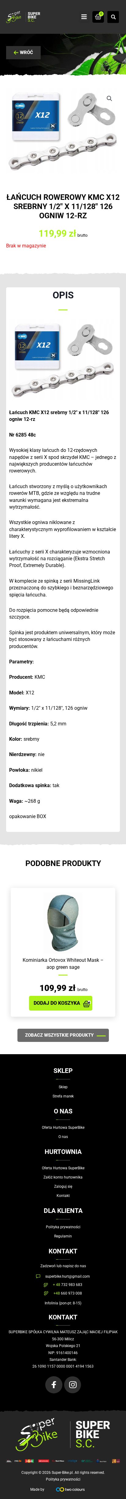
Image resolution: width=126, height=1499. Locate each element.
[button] (84, 16)
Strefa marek (63, 1096)
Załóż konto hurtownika (63, 1177)
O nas (63, 1137)
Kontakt (63, 1196)
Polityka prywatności (63, 1227)
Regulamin (63, 1236)
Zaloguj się (63, 1186)
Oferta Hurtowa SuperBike (63, 1127)
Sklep (63, 1087)
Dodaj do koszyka (57, 1003)
